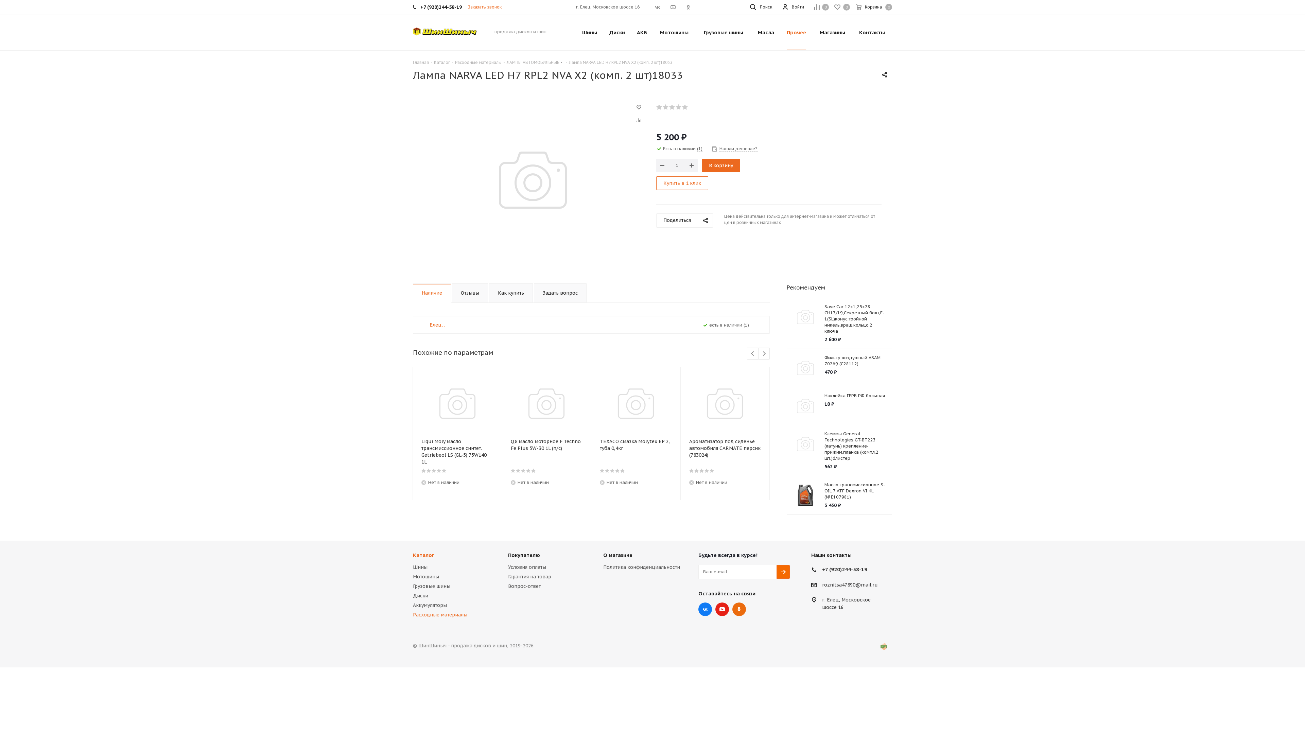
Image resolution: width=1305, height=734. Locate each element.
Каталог (423, 555)
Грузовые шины (431, 586)
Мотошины (426, 577)
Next (764, 354)
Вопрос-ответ (524, 586)
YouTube (722, 609)
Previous (753, 354)
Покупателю (524, 555)
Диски (420, 596)
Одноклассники (739, 609)
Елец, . (437, 325)
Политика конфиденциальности (641, 567)
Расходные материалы (440, 615)
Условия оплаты (527, 567)
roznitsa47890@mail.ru (850, 585)
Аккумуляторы (430, 605)
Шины (420, 567)
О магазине (617, 555)
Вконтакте (705, 609)
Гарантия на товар (529, 577)
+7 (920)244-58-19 (844, 569)
